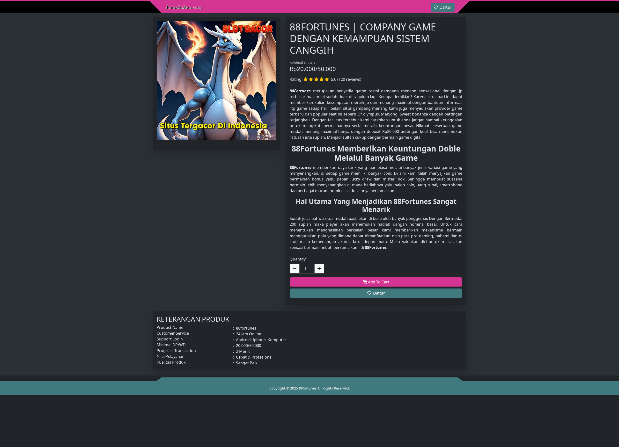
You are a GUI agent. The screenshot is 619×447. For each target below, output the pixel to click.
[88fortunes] (183, 7)
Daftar (379, 293)
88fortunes (308, 388)
